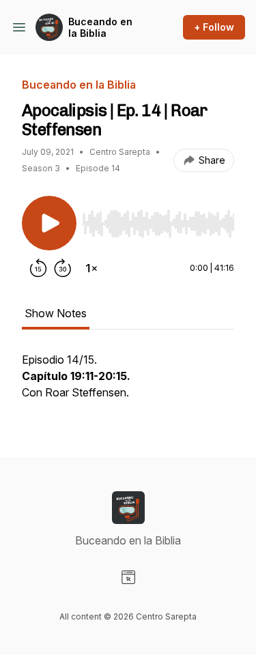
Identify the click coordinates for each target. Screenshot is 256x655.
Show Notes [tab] (56, 313)
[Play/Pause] (49, 223)
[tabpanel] (128, 382)
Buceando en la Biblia (100, 28)
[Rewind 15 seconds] (38, 268)
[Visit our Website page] (128, 577)
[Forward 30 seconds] (62, 268)
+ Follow (214, 27)
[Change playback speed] (91, 268)
